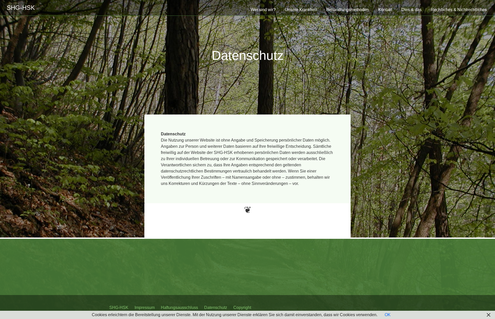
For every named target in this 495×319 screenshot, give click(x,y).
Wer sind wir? (263, 9)
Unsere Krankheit (301, 9)
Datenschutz (248, 55)
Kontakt (385, 9)
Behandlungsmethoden (347, 9)
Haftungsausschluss (179, 307)
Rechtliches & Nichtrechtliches (459, 9)
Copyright (242, 307)
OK (388, 315)
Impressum (145, 307)
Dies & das (411, 9)
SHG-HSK (118, 307)
